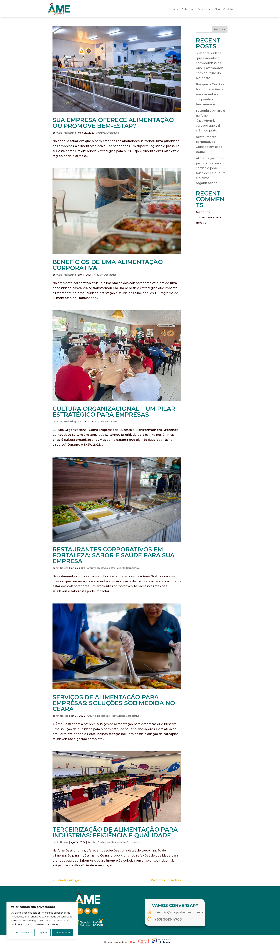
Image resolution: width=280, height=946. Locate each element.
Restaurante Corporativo (125, 568)
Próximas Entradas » (166, 880)
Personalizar (21, 932)
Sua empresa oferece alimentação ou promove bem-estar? (113, 122)
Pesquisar (220, 29)
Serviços (203, 9)
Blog (217, 9)
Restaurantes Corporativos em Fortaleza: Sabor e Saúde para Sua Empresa (113, 555)
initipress (62, 568)
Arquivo (100, 132)
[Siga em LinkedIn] (87, 911)
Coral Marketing (66, 132)
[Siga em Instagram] (95, 911)
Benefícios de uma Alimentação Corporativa (107, 264)
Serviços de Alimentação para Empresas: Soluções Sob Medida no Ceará (113, 703)
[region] (42, 921)
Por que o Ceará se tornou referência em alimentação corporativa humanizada (210, 94)
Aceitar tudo (63, 932)
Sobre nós (188, 9)
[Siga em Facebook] (80, 911)
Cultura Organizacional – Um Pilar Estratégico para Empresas (113, 411)
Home (175, 9)
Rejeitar (42, 932)
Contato (228, 9)
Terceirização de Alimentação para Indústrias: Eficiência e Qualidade (115, 832)
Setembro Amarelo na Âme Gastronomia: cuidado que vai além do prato (210, 120)
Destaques (112, 132)
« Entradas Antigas (66, 880)
